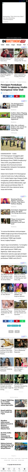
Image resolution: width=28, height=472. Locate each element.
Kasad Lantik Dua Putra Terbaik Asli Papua (6, 412)
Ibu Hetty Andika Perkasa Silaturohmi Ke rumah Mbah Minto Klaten (7, 436)
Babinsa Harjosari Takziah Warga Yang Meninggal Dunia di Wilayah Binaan (7, 446)
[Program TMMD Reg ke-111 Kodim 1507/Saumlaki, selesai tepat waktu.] (21, 403)
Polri (24, 44)
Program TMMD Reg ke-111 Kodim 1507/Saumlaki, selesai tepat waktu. (7, 402)
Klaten (7, 44)
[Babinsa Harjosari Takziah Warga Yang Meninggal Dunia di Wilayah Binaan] (21, 446)
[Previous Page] (10, 331)
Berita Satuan (15, 325)
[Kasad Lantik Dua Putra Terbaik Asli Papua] (21, 413)
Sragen (13, 44)
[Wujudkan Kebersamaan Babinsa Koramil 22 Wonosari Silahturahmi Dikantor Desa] (21, 424)
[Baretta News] (14, 41)
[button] (5, 96)
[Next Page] (17, 331)
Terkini (2, 44)
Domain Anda (4, 458)
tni (19, 325)
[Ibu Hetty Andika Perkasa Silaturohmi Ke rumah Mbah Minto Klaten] (21, 436)
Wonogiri (19, 44)
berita (9, 325)
